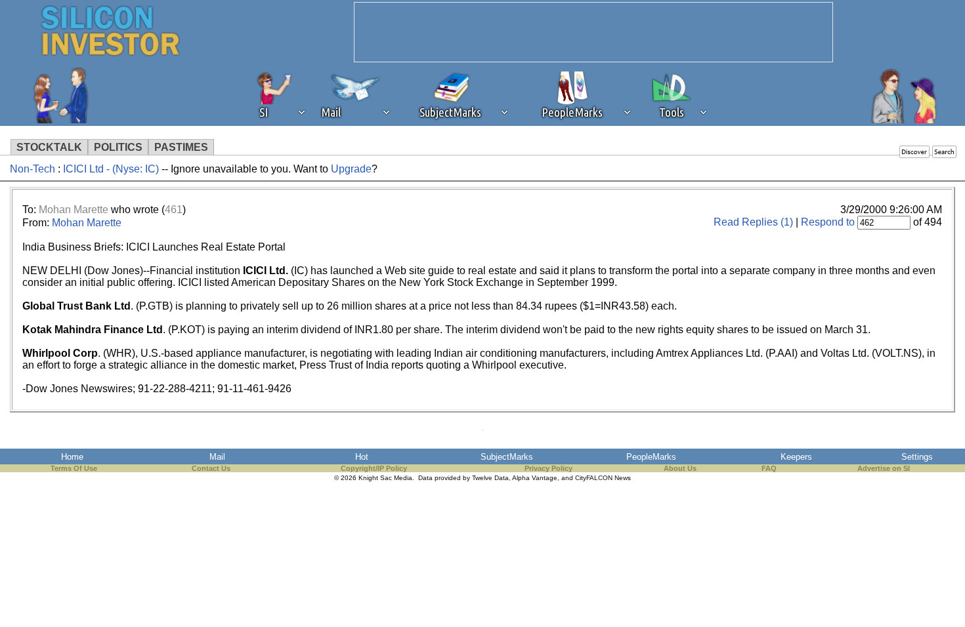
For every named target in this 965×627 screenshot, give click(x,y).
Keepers (796, 457)
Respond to (828, 222)
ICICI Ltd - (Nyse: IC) (111, 168)
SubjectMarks (507, 457)
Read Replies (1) (753, 222)
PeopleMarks (651, 457)
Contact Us (211, 468)
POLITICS (118, 147)
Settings (917, 457)
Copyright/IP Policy (374, 468)
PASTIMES (181, 147)
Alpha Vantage (534, 477)
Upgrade (351, 168)
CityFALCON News (603, 477)
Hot (361, 457)
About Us (680, 468)
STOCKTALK (49, 147)
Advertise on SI (883, 468)
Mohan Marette (73, 209)
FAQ (769, 468)
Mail (217, 457)
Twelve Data (490, 477)
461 (173, 209)
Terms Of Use (74, 468)
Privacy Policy (548, 468)
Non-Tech (32, 168)
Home (72, 457)
